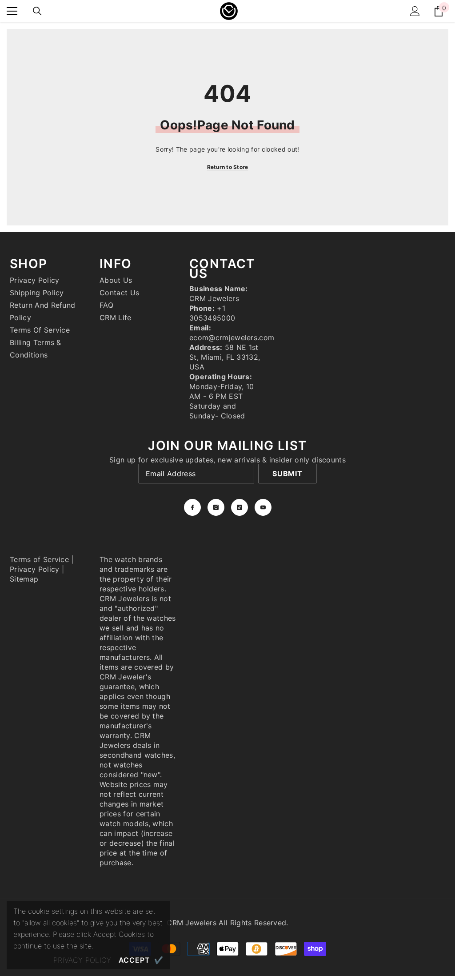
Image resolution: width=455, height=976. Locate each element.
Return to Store (227, 167)
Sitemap (24, 578)
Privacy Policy (34, 569)
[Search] (37, 11)
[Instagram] (216, 507)
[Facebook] (192, 507)
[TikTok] (239, 507)
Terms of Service (39, 559)
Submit (287, 473)
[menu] (12, 11)
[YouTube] (263, 507)
